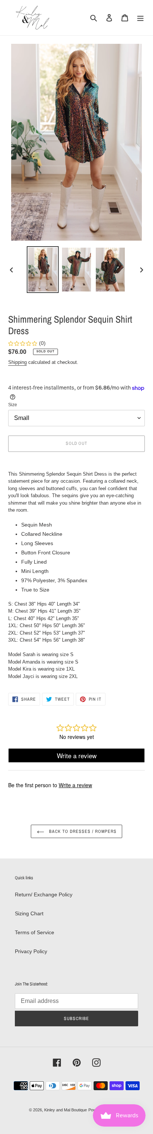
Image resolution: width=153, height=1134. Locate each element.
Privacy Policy (31, 951)
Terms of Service (34, 932)
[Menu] (140, 17)
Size (12, 404)
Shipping (17, 362)
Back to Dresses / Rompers (82, 831)
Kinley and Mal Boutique (65, 1110)
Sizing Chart (29, 913)
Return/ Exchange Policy (43, 894)
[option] (43, 269)
